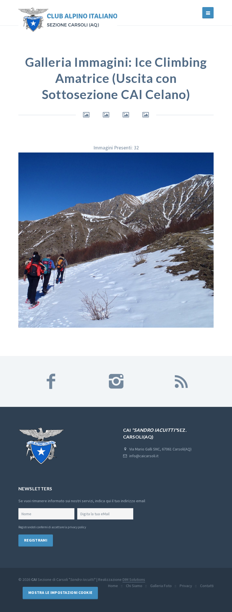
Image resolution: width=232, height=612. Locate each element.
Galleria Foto (161, 585)
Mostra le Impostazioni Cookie (60, 592)
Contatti (207, 585)
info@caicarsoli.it (143, 455)
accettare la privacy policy (68, 527)
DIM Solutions (134, 579)
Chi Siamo (134, 585)
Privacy (186, 585)
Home (113, 585)
